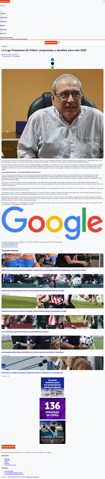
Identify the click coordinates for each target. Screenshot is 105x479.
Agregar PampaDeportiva (10, 243)
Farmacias (24, 39)
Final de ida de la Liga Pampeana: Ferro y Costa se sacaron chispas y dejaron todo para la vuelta (33, 290)
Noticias (7, 458)
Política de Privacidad (32, 477)
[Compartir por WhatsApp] (52, 67)
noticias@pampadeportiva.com (14, 472)
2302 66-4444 (9, 471)
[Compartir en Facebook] (52, 59)
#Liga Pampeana (6, 246)
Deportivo (4, 46)
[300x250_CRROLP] (52, 396)
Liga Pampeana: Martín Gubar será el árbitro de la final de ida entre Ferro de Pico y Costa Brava (33, 352)
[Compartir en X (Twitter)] (52, 63)
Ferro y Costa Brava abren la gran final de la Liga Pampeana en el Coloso (25, 331)
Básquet (7, 463)
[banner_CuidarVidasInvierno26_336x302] (52, 443)
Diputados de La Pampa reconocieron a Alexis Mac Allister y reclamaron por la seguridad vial (32, 372)
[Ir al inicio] (51, 42)
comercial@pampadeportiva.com (14, 474)
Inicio (1, 39)
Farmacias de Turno (10, 465)
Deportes (18, 39)
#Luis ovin (15, 246)
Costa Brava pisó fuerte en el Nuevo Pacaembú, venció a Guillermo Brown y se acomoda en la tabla (34, 311)
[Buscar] (58, 42)
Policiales (6, 39)
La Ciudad (12, 39)
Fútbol (6, 462)
